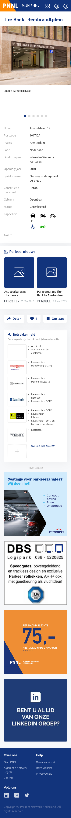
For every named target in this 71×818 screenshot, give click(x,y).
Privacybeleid (44, 773)
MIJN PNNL (30, 5)
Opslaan (58, 319)
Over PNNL (10, 762)
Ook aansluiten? (45, 762)
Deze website (44, 767)
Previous (4, 64)
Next (67, 64)
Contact (8, 777)
